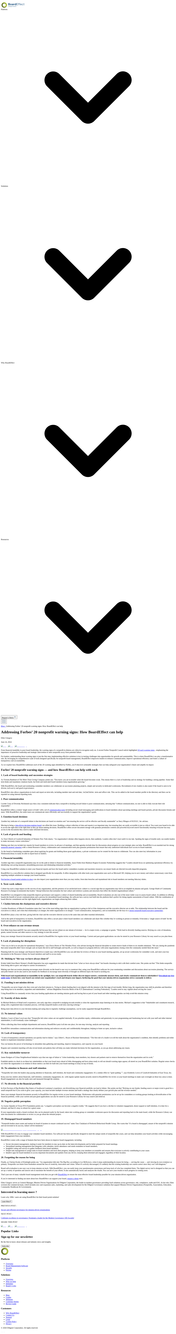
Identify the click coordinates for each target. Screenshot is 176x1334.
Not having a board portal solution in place (17, 879)
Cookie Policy (11, 1322)
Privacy (8, 1324)
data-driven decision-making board (28, 825)
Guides (8, 1297)
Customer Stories (12, 1302)
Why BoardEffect (12, 1313)
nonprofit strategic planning (11, 847)
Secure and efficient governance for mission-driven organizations (25, 1210)
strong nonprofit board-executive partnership (146, 911)
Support (9, 1317)
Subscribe (5, 1246)
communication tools (57, 810)
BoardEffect (62, 1174)
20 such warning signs (146, 750)
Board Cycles (11, 1286)
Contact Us (10, 1315)
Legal (8, 1319)
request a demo (73, 1179)
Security (9, 1268)
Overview (9, 1264)
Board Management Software (17, 1266)
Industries (9, 1284)
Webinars (9, 1299)
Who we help (11, 1281)
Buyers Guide (11, 1304)
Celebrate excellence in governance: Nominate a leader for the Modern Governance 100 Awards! (37, 1218)
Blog (7, 1295)
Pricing (8, 1270)
